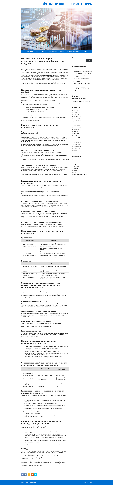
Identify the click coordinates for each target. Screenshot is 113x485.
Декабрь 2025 (77, 121)
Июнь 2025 (76, 133)
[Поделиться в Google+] (32, 474)
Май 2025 (76, 135)
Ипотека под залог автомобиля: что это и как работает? (82, 84)
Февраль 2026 (77, 116)
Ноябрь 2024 (77, 148)
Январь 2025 (77, 144)
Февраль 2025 (77, 142)
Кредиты (44, 51)
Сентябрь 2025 (77, 127)
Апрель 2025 (77, 138)
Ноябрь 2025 (77, 123)
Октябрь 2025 (77, 125)
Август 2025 (76, 129)
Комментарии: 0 (34, 66)
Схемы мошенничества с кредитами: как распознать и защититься (81, 88)
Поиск (73, 58)
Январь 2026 (77, 118)
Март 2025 (76, 140)
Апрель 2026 (77, 112)
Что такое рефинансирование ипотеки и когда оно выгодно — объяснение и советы (82, 80)
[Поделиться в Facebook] (22, 474)
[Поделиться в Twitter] (35, 474)
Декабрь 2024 (77, 146)
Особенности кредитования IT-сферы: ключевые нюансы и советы (83, 70)
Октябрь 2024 (77, 150)
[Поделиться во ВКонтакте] (25, 474)
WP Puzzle (89, 482)
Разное (85, 51)
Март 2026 (76, 114)
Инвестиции (29, 51)
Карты (37, 51)
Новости (76, 168)
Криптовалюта (53, 51)
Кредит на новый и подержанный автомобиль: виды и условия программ (82, 75)
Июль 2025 (76, 131)
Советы (62, 51)
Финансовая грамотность (67, 3)
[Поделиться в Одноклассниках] (29, 474)
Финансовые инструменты (73, 51)
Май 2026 (76, 110)
